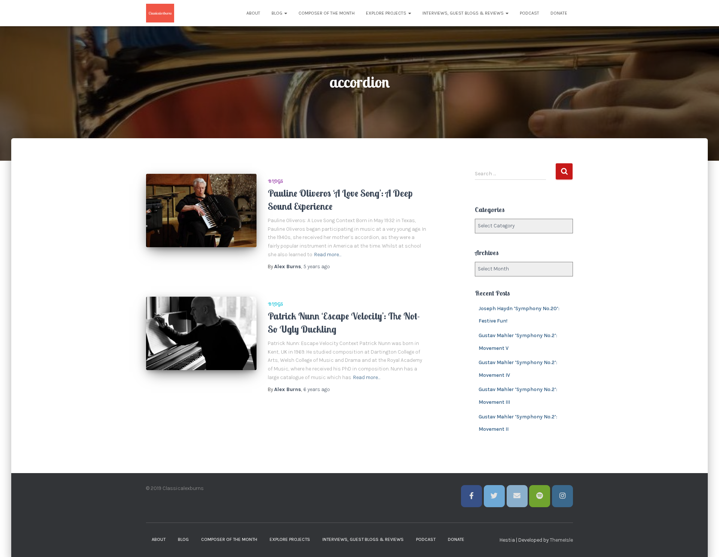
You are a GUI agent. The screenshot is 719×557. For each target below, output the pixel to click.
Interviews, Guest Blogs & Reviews (463, 13)
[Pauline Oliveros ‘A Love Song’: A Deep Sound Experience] (201, 211)
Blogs (275, 181)
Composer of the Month (326, 13)
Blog (277, 13)
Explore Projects (386, 13)
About (253, 13)
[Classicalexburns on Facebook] (471, 496)
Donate (558, 13)
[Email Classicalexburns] (517, 496)
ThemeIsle (561, 540)
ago (316, 266)
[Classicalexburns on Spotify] (539, 496)
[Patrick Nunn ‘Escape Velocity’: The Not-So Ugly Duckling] (201, 333)
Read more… (328, 254)
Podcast (529, 13)
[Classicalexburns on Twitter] (494, 496)
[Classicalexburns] (160, 13)
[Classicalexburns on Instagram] (562, 496)
